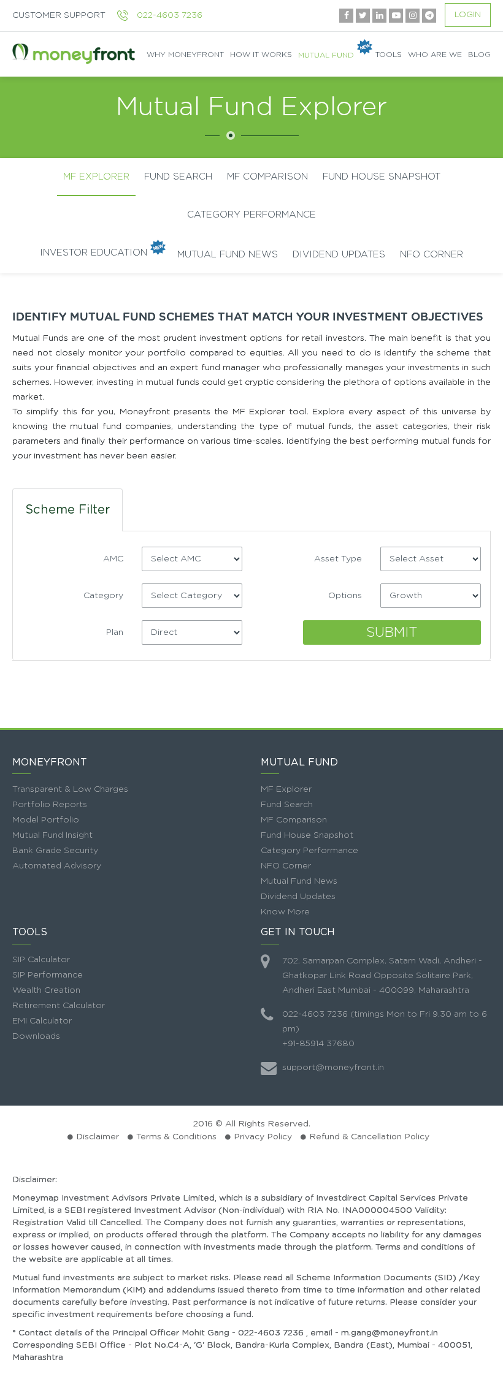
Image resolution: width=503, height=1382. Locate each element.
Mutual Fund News (227, 254)
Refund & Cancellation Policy (369, 1137)
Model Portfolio (45, 820)
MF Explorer (96, 176)
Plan (114, 632)
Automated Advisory (56, 866)
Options (345, 595)
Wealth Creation (46, 990)
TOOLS (388, 54)
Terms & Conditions (176, 1137)
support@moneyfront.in (333, 1067)
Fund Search (178, 176)
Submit (392, 632)
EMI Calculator (42, 1021)
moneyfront (73, 54)
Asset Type (338, 559)
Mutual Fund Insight (52, 835)
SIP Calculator (41, 959)
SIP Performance (47, 975)
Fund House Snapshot (381, 176)
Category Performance (251, 214)
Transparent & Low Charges (70, 789)
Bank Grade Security (55, 850)
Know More (285, 912)
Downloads (36, 1036)
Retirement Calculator (58, 1005)
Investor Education (93, 252)
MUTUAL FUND (326, 54)
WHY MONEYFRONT (185, 54)
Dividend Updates (339, 254)
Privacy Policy (263, 1137)
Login (468, 14)
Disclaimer (97, 1137)
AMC (113, 559)
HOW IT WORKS (261, 54)
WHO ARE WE (435, 54)
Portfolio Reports (49, 804)
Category (103, 595)
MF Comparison (294, 820)
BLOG (479, 54)
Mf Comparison (267, 176)
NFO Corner (431, 254)
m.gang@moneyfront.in (389, 1333)
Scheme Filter (67, 510)
